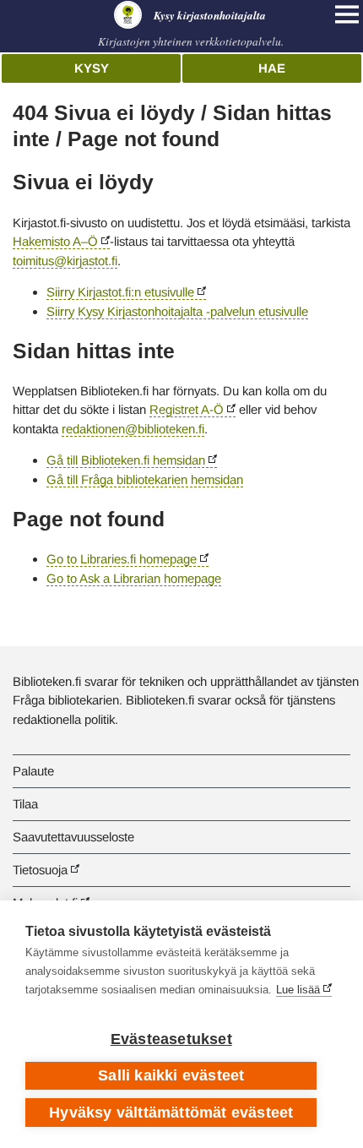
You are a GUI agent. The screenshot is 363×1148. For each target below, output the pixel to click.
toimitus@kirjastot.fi (65, 260)
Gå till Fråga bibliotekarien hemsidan (144, 479)
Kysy (91, 68)
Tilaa (25, 804)
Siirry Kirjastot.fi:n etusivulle (120, 292)
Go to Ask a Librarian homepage (133, 578)
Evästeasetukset (171, 1039)
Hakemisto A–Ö (55, 241)
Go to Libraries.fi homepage (121, 559)
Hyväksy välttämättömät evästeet (171, 1112)
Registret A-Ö (186, 409)
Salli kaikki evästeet (171, 1075)
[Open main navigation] (347, 14)
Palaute (33, 771)
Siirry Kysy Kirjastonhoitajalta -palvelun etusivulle (177, 311)
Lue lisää (298, 989)
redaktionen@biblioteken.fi (133, 429)
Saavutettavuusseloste (73, 837)
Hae (271, 68)
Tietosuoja (40, 869)
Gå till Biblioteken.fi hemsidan (125, 460)
